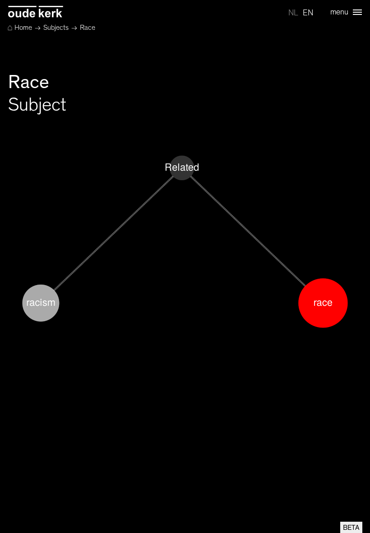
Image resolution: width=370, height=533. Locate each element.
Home (19, 27)
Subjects (56, 27)
